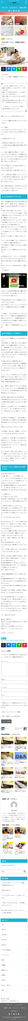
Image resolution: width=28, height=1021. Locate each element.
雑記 (2, 990)
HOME (3, 998)
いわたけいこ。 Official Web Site (13, 1017)
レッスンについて (13, 7)
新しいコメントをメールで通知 (11, 712)
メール (4, 687)
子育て (3, 980)
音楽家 (22, 640)
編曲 (17, 640)
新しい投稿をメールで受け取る (11, 716)
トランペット (5, 955)
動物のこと (4, 970)
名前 (3, 679)
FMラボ (3, 929)
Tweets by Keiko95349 (7, 865)
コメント (4, 661)
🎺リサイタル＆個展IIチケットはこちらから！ (14, 13)
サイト (3, 695)
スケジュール (16, 1008)
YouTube (4, 934)
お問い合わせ (14, 1011)
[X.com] (11, 11)
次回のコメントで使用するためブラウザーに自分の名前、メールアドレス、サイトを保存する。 (14, 705)
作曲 (8, 640)
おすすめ (4, 939)
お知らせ (4, 944)
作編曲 (3, 38)
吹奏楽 (3, 975)
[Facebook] (9, 11)
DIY (2, 924)
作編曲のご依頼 (23, 7)
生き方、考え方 (5, 985)
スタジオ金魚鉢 (5, 950)
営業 (13, 640)
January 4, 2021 (15, 108)
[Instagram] (16, 11)
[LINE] (19, 11)
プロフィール (4, 7)
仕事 (4, 640)
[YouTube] (14, 11)
